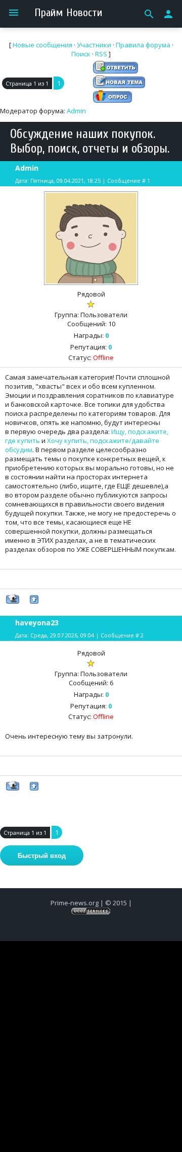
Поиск (80, 53)
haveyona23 (37, 622)
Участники (94, 44)
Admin (76, 110)
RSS (101, 53)
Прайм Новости (68, 12)
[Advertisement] (91, 1031)
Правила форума (143, 44)
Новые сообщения (42, 44)
